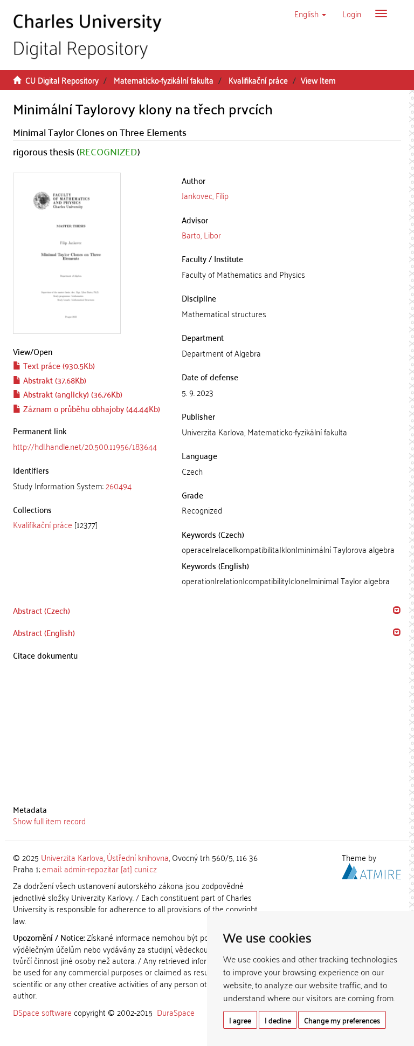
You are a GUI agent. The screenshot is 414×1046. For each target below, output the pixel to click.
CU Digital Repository (62, 79)
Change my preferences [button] (342, 1020)
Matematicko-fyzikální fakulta (163, 79)
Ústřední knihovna (138, 857)
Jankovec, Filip (205, 195)
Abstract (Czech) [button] (41, 610)
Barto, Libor (201, 234)
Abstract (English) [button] (44, 632)
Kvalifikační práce (258, 79)
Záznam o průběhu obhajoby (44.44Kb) (90, 408)
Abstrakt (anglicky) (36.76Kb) (71, 393)
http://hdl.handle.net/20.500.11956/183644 (85, 446)
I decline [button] (278, 1020)
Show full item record (49, 820)
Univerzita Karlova (72, 857)
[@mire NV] (371, 869)
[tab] (89, 485)
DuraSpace (176, 1012)
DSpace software (42, 1012)
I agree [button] (240, 1020)
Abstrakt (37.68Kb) (53, 379)
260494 (119, 485)
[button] (310, 13)
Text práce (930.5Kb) (58, 365)
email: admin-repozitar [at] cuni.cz (99, 868)
